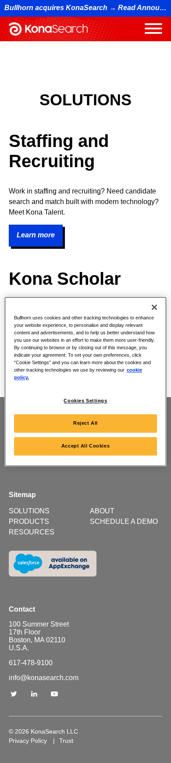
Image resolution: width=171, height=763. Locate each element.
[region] (85, 381)
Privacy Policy (28, 740)
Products (29, 521)
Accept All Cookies (85, 445)
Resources (31, 532)
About (102, 511)
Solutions (29, 511)
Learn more (36, 235)
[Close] (154, 307)
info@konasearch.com (43, 677)
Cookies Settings (85, 400)
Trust (66, 740)
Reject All (85, 423)
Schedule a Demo (124, 521)
